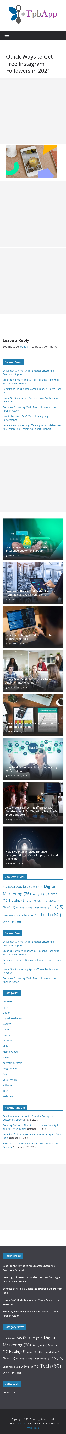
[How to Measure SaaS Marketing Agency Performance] (33, 759)
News (9, 907)
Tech (50, 914)
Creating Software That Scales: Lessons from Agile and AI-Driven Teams (30, 593)
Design (36, 887)
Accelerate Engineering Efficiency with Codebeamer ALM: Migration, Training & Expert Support (31, 811)
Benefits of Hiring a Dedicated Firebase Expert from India (30, 637)
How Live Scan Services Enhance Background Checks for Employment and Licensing (31, 855)
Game (6, 1029)
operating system (24, 907)
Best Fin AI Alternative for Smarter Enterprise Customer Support (27, 549)
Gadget (39, 894)
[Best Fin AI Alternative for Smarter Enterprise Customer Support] (33, 539)
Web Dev (12, 922)
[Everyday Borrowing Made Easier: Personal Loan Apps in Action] (33, 715)
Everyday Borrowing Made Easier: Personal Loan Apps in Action (32, 725)
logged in (25, 346)
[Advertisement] (33, 111)
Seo (56, 906)
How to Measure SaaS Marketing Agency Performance (31, 769)
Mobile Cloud (53, 901)
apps (21, 886)
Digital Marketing (12, 1018)
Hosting (17, 900)
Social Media (10, 915)
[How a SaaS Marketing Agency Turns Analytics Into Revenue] (33, 671)
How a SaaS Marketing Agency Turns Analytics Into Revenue (28, 680)
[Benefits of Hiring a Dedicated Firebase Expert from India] (33, 627)
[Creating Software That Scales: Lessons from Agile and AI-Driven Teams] (33, 583)
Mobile (40, 901)
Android (8, 887)
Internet (31, 901)
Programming (41, 907)
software (29, 915)
